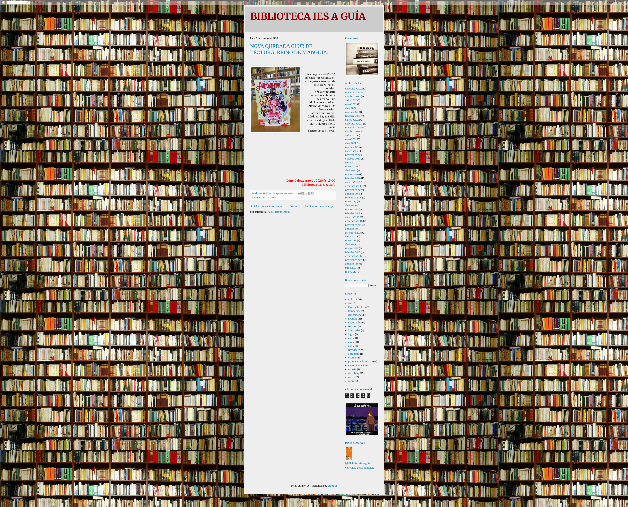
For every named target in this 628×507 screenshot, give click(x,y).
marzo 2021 (351, 147)
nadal (351, 346)
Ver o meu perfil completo (359, 467)
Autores (352, 299)
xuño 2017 (350, 267)
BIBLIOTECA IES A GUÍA (308, 16)
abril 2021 (350, 143)
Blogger (332, 485)
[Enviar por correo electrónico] (299, 193)
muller (352, 342)
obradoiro (354, 353)
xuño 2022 (351, 100)
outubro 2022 (352, 96)
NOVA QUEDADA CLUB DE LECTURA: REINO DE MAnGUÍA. (289, 49)
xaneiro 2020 (352, 182)
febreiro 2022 (352, 116)
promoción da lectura (360, 361)
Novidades (354, 349)
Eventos (352, 318)
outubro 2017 (352, 263)
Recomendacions (358, 365)
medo (351, 338)
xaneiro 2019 (352, 217)
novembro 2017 (354, 259)
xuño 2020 (351, 162)
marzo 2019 (351, 209)
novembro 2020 (354, 154)
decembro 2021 (354, 123)
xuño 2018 (351, 236)
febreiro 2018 (352, 252)
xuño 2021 (351, 135)
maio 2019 (350, 201)
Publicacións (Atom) (279, 211)
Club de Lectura (269, 197)
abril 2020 (350, 170)
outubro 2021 (352, 131)
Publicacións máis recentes (266, 206)
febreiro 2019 (352, 213)
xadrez (352, 381)
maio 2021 (351, 139)
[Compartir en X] (305, 193)
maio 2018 (351, 240)
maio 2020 (351, 166)
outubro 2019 (352, 193)
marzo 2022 (351, 112)
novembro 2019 (354, 189)
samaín (352, 369)
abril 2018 (350, 244)
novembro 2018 (354, 224)
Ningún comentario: (283, 193)
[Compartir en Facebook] (308, 193)
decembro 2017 (353, 256)
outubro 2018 (352, 228)
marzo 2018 (351, 248)
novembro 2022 (354, 92)
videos (351, 377)
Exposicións (355, 322)
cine (350, 303)
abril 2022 (350, 108)
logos (351, 334)
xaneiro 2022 (352, 119)
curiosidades (355, 314)
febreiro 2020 (353, 178)
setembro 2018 (353, 232)
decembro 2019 (353, 186)
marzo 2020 (352, 174)
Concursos (354, 311)
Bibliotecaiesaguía (359, 463)
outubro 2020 (352, 158)
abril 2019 (350, 205)
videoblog (353, 373)
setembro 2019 (353, 197)
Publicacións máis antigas (319, 206)
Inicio (293, 206)
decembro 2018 (354, 221)
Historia (352, 326)
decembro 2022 (354, 88)
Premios (353, 357)
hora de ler (354, 330)
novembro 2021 (354, 127)
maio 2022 (351, 104)
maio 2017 (350, 271)
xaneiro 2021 (352, 151)
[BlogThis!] (302, 193)
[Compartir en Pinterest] (312, 193)
